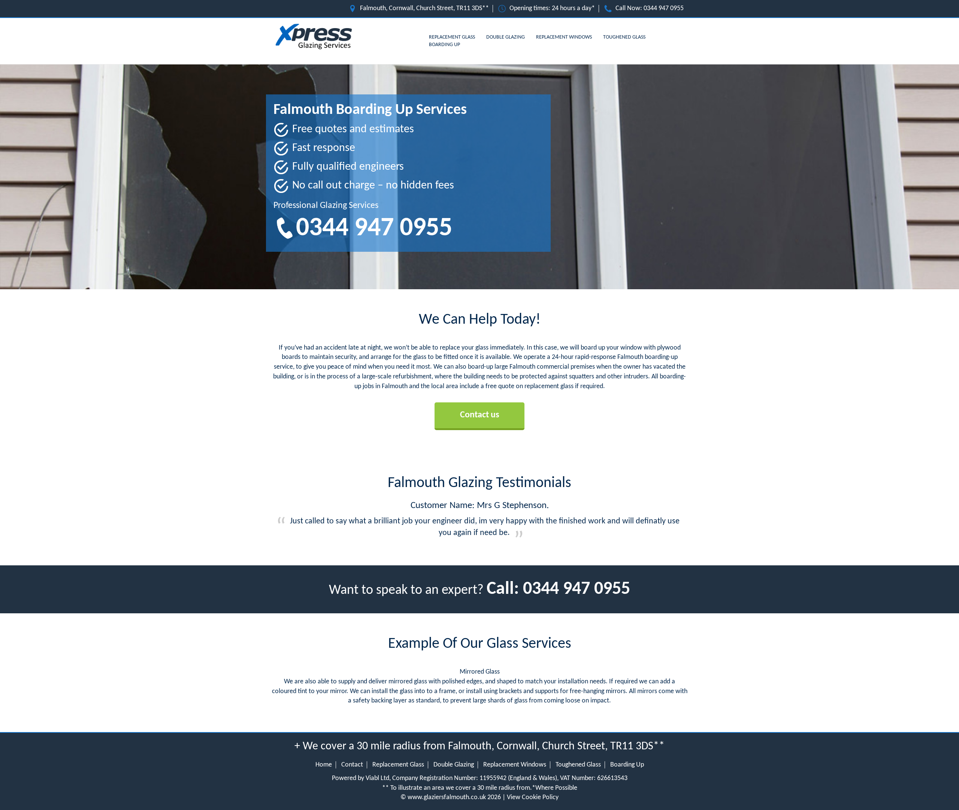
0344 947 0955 (664, 8)
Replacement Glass (452, 37)
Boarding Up (444, 45)
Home (323, 764)
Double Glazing (505, 37)
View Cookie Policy (533, 797)
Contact (352, 764)
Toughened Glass (624, 37)
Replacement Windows (564, 37)
